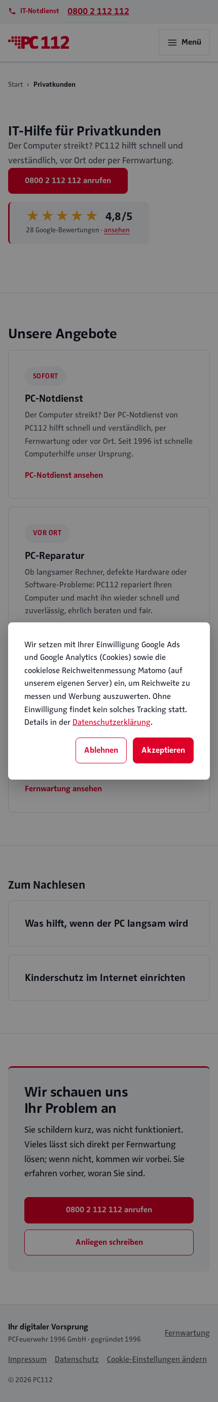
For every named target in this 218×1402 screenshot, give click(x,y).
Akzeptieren (163, 750)
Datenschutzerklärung (111, 722)
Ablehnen (101, 750)
